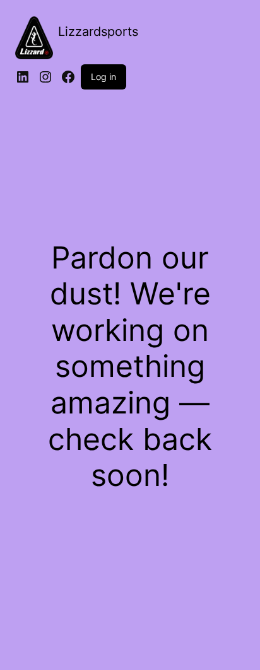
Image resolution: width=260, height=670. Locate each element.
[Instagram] (45, 76)
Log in (103, 76)
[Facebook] (68, 76)
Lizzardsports (98, 31)
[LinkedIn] (22, 76)
